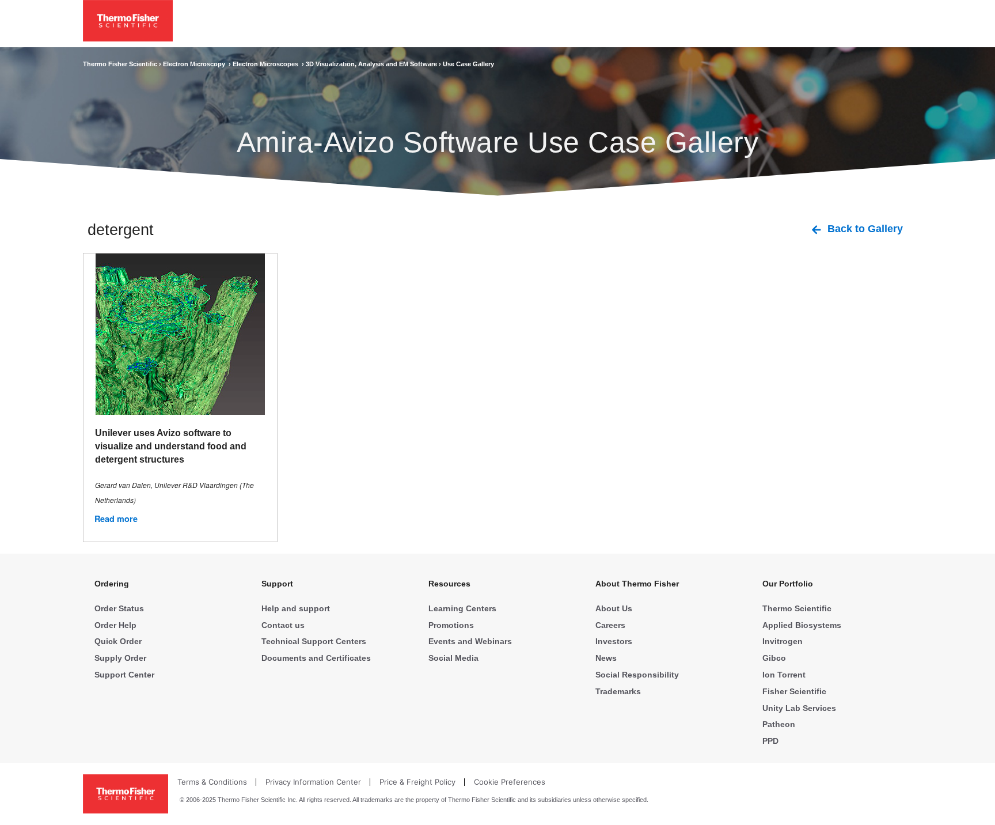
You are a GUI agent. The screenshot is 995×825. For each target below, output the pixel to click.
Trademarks (618, 691)
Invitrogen (782, 641)
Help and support (295, 608)
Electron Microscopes (267, 63)
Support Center (124, 674)
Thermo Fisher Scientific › (123, 63)
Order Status (119, 608)
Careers (610, 625)
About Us (613, 608)
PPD (770, 740)
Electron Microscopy (196, 63)
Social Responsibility (637, 674)
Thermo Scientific (796, 608)
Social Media (453, 658)
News (606, 658)
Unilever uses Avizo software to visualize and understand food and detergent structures (170, 446)
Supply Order (120, 658)
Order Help (115, 625)
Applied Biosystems (801, 625)
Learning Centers (462, 608)
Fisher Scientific (794, 691)
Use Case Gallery (468, 63)
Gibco (774, 658)
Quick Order (118, 641)
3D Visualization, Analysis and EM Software (372, 63)
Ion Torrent (784, 674)
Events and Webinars (470, 641)
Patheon (778, 724)
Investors (613, 641)
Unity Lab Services (799, 708)
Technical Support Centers (313, 641)
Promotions (451, 625)
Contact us (283, 625)
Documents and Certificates (316, 658)
